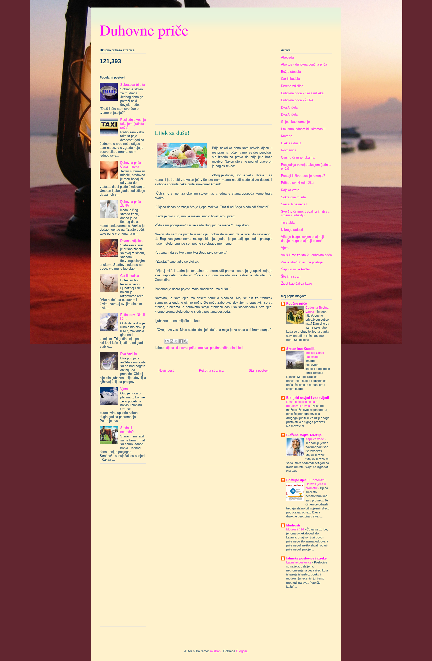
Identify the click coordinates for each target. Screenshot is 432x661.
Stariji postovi (258, 370)
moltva (203, 348)
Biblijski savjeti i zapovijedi (307, 398)
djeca (170, 348)
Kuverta (286, 136)
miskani (215, 651)
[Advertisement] (213, 86)
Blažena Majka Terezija (304, 435)
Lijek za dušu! (291, 143)
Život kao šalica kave (296, 283)
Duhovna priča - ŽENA (297, 100)
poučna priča (219, 348)
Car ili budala (129, 276)
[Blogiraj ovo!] (171, 341)
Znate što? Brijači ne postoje (301, 262)
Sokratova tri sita (132, 85)
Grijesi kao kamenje (295, 122)
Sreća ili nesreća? (127, 430)
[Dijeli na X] (176, 341)
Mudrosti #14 (295, 529)
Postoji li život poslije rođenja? (303, 176)
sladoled (236, 348)
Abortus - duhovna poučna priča (304, 64)
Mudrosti (293, 525)
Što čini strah (290, 276)
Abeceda (287, 57)
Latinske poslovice (299, 562)
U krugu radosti (292, 230)
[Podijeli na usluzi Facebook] (181, 341)
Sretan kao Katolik (300, 349)
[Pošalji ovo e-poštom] (166, 341)
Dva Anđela (128, 354)
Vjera (124, 389)
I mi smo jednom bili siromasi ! (303, 129)
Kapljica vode (315, 439)
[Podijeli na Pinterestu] (185, 341)
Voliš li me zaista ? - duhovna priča (306, 255)
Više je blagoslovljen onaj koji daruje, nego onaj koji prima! (302, 239)
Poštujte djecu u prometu (306, 480)
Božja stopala (291, 72)
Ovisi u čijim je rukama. (298, 157)
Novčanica (288, 150)
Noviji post (166, 370)
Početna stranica (211, 370)
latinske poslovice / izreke (306, 558)
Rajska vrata (290, 190)
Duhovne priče (144, 30)
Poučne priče (296, 303)
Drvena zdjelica (131, 241)
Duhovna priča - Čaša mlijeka (131, 165)
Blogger (241, 651)
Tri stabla (287, 222)
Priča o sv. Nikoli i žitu (297, 183)
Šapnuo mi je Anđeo (295, 269)
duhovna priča (186, 348)
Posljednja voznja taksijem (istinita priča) (133, 123)
